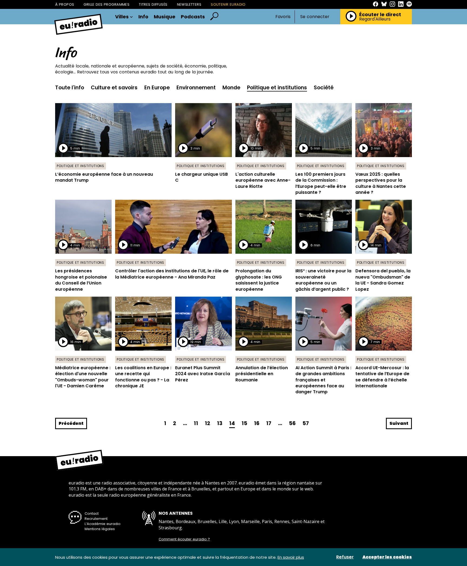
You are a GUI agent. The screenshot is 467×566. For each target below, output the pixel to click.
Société (323, 87)
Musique (164, 16)
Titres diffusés (153, 4)
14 (232, 423)
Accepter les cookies (387, 557)
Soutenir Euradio (228, 4)
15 (244, 423)
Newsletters (189, 4)
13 (219, 423)
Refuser (345, 557)
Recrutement (96, 518)
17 (268, 423)
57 (305, 423)
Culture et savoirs (114, 87)
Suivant (398, 423)
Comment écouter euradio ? (184, 539)
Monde (231, 87)
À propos (64, 4)
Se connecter (314, 17)
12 (207, 423)
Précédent (71, 423)
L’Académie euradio (103, 523)
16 (256, 423)
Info (143, 16)
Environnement (196, 87)
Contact (92, 513)
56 (292, 423)
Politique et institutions (277, 87)
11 (196, 423)
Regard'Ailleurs (375, 19)
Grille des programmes (106, 4)
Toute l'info (69, 87)
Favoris (283, 16)
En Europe (157, 87)
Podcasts (193, 16)
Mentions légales (100, 528)
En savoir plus (291, 557)
